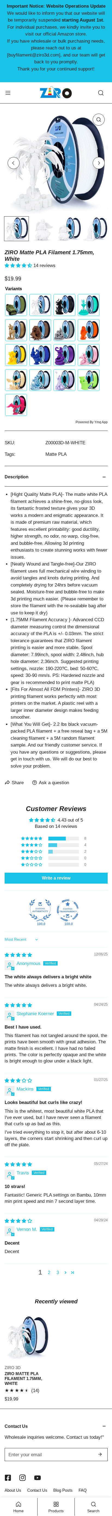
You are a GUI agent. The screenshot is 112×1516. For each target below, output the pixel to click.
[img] (18, 954)
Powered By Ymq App (92, 422)
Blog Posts (63, 1490)
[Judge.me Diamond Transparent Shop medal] (68, 910)
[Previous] (14, 163)
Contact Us (37, 1490)
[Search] (100, 92)
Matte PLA (56, 454)
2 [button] (49, 1272)
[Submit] (100, 1454)
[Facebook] (7, 1477)
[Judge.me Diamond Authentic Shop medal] (40, 910)
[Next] (99, 163)
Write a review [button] (56, 878)
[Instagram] (22, 1477)
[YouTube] (37, 1477)
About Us (13, 1490)
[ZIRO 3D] (56, 92)
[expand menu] (8, 92)
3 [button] (58, 1272)
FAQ (83, 1490)
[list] (56, 162)
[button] (19, 265)
